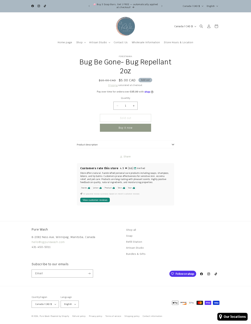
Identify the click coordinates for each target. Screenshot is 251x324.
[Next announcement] (162, 6)
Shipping (113, 85)
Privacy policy (95, 316)
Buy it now (125, 127)
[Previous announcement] (89, 6)
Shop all (131, 229)
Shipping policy (132, 316)
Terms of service (113, 316)
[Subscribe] (89, 273)
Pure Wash (45, 316)
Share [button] (127, 156)
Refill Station (134, 241)
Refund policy (79, 316)
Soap (129, 235)
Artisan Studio (135, 247)
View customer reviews (95, 200)
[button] (80, 42)
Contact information (152, 316)
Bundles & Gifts (136, 253)
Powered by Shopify (60, 316)
